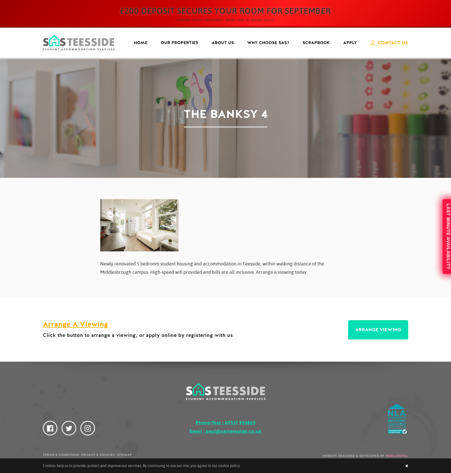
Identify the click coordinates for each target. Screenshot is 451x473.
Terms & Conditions (61, 455)
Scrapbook (316, 43)
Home (140, 43)
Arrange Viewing (378, 329)
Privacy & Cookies (98, 455)
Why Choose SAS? (268, 43)
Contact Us (393, 43)
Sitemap (124, 455)
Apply (350, 43)
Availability (445, 237)
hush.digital (396, 456)
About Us (223, 43)
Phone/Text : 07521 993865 (225, 423)
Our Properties (179, 43)
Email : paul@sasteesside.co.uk (225, 431)
